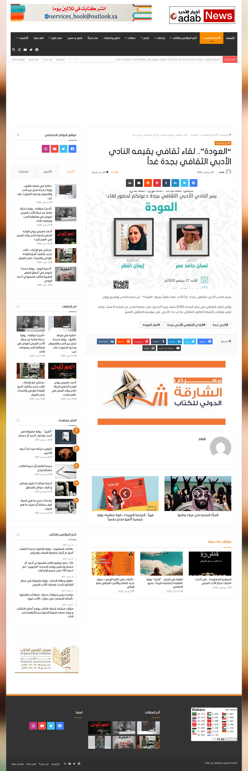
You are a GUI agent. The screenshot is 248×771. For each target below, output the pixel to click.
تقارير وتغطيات (111, 38)
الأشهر (48, 171)
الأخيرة (71, 171)
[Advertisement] (124, 92)
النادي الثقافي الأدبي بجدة (185, 325)
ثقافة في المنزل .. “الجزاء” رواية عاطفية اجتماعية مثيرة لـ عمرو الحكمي (164, 583)
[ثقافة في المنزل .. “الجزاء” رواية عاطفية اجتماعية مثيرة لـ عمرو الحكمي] (161, 564)
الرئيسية (230, 38)
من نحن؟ (47, 59)
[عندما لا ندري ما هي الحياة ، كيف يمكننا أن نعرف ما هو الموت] (65, 506)
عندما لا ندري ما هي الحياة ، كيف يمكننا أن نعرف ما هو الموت (35, 504)
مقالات (131, 38)
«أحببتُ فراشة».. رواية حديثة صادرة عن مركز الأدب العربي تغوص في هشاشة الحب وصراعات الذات (168, 59)
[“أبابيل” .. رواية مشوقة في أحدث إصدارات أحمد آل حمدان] (65, 437)
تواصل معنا (19, 59)
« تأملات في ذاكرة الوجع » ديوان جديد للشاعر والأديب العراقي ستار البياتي (115, 583)
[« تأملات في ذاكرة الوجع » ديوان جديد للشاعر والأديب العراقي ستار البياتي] (113, 564)
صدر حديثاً (93, 38)
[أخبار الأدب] (201, 16)
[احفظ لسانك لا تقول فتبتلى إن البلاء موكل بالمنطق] (65, 489)
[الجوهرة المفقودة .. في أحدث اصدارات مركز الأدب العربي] (210, 564)
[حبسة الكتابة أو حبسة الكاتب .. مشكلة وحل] (65, 471)
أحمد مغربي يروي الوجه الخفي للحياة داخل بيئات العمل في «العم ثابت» (34, 235)
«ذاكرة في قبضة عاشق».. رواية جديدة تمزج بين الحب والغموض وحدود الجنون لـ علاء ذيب (62, 343)
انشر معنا (39, 38)
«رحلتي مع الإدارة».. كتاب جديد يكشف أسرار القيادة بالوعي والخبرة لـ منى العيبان (35, 254)
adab (221, 172)
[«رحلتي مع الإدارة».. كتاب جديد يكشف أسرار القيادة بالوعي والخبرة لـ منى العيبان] (65, 255)
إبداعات (161, 38)
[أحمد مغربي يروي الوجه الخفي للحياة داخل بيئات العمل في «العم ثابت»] (65, 237)
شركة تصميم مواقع (226, 762)
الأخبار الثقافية (212, 38)
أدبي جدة (219, 325)
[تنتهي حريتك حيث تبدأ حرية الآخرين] (65, 454)
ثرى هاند (209, 762)
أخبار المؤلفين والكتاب (184, 38)
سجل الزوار (56, 38)
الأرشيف (23, 38)
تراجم (146, 38)
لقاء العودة (150, 325)
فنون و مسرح (75, 38)
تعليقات (23, 171)
